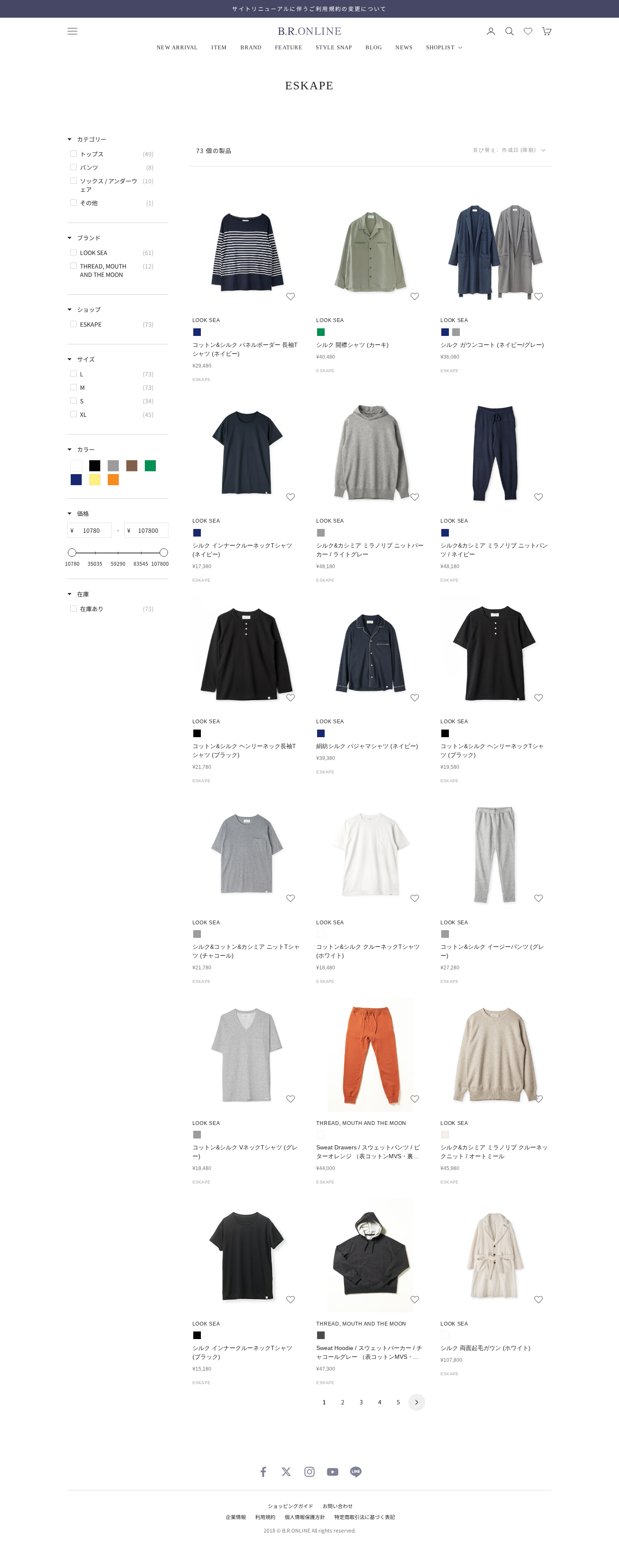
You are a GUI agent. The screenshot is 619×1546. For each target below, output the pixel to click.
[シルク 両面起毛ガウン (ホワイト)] (495, 1255)
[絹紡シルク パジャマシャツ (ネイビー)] (371, 653)
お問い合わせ (338, 1505)
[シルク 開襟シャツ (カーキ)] (371, 252)
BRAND (251, 47)
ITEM (219, 47)
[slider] (72, 552)
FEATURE (288, 47)
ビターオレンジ (321, 1134)
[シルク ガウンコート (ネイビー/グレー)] (495, 252)
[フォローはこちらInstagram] (309, 1471)
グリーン (321, 332)
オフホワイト (445, 1134)
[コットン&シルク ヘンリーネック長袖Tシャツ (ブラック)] (246, 653)
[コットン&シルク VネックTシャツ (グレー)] (246, 1055)
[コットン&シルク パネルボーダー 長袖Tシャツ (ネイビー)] (246, 252)
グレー (456, 332)
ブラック (197, 733)
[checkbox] (117, 154)
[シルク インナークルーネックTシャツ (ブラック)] (246, 1255)
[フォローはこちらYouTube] (332, 1471)
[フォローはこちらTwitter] (286, 1471)
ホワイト (321, 934)
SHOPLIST (440, 47)
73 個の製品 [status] (214, 150)
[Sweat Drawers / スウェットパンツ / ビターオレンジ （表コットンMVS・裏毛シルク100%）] (371, 1055)
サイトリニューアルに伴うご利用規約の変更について (309, 9)
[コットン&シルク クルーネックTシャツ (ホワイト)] (371, 854)
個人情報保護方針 (305, 1516)
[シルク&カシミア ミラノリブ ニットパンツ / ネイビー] (495, 453)
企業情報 (236, 1516)
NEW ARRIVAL (177, 47)
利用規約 (265, 1516)
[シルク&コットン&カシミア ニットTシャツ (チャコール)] (246, 854)
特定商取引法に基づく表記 (364, 1516)
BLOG (374, 47)
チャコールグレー (321, 1335)
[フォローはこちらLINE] (356, 1471)
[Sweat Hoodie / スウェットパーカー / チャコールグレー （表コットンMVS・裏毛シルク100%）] (371, 1255)
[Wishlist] (528, 31)
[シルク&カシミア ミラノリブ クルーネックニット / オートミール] (495, 1055)
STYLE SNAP (334, 47)
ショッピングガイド (290, 1505)
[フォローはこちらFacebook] (263, 1471)
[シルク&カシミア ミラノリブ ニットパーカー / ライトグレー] (371, 453)
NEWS (403, 47)
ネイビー (197, 332)
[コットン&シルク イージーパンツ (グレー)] (495, 854)
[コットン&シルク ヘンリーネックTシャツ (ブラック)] (495, 653)
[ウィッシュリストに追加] (290, 296)
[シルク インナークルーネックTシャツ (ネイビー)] (246, 453)
